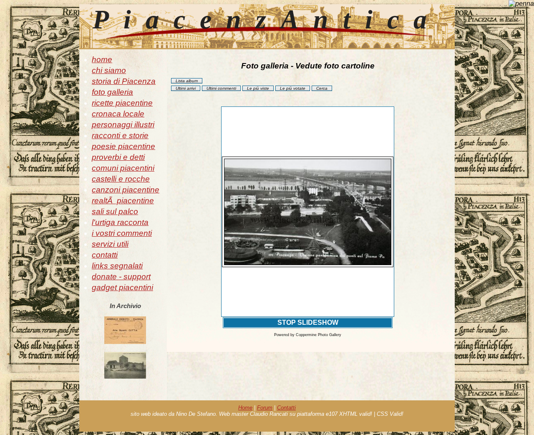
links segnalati (117, 265)
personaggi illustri (123, 124)
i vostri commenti (122, 233)
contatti (105, 254)
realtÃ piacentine (123, 200)
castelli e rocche (121, 179)
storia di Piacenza (124, 81)
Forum (264, 408)
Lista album (187, 80)
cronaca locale (118, 113)
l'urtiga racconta (120, 222)
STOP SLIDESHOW (307, 322)
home (102, 59)
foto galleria (112, 92)
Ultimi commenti (221, 88)
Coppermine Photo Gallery (318, 335)
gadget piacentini (122, 287)
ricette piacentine (122, 103)
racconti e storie (120, 135)
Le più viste (258, 88)
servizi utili (110, 244)
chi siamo (109, 70)
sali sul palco (115, 211)
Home (245, 408)
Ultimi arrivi (186, 88)
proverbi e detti (118, 157)
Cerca (321, 88)
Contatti (286, 408)
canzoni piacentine (125, 189)
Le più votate (292, 88)
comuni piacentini (123, 168)
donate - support (121, 276)
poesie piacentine (123, 146)
